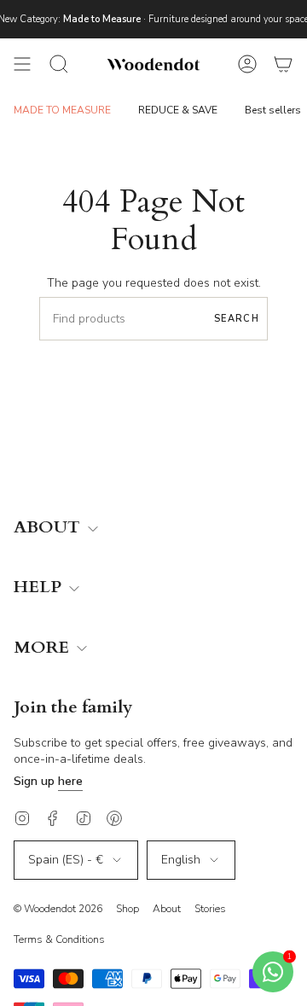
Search (236, 318)
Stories (210, 909)
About (167, 909)
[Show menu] (22, 64)
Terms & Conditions (59, 939)
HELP (40, 587)
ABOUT (49, 527)
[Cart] (283, 64)
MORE (43, 648)
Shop (127, 909)
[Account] (247, 64)
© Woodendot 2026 (58, 909)
